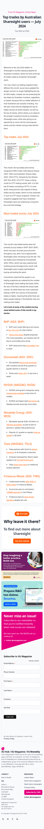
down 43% (23, 373)
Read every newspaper (33, 784)
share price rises (20, 464)
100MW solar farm (13, 492)
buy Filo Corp (13, 330)
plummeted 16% (32, 345)
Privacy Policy (29, 787)
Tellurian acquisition (14, 424)
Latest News (29, 778)
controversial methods (15, 393)
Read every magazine (32, 781)
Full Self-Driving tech (25, 460)
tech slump (32, 401)
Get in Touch (6, 778)
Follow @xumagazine (32, 797)
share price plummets (27, 362)
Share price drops (16, 334)
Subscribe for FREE (33, 792)
